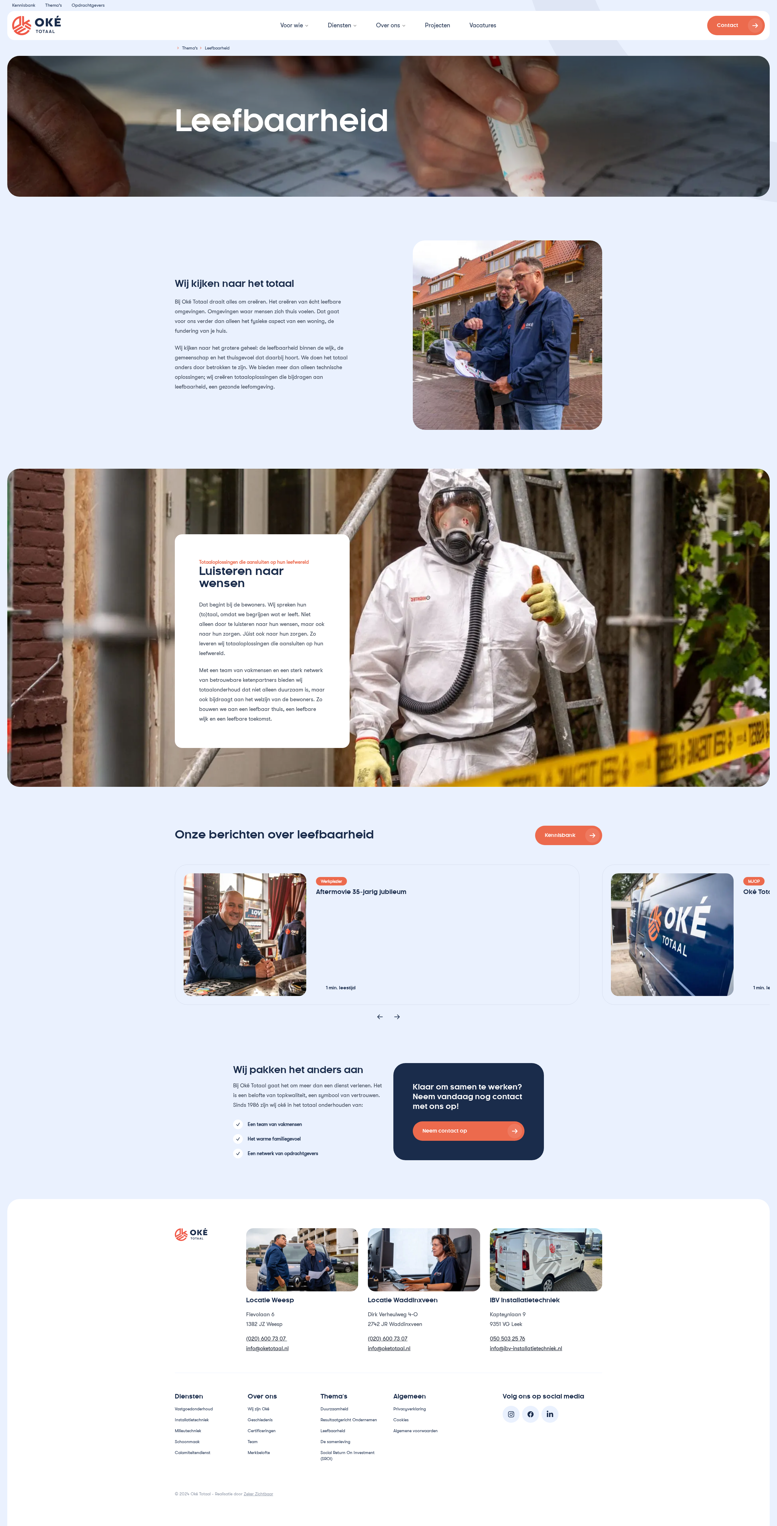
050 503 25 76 (507, 1339)
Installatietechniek (192, 1419)
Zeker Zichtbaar (258, 1493)
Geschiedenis (260, 1419)
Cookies (401, 1419)
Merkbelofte (259, 1452)
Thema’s (53, 5)
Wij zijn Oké (258, 1408)
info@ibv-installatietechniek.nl (526, 1348)
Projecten (437, 25)
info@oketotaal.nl (267, 1348)
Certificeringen (262, 1430)
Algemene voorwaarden (415, 1430)
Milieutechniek (188, 1430)
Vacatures (483, 25)
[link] (736, 25)
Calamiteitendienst (192, 1452)
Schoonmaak (187, 1441)
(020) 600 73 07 (266, 1339)
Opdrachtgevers (88, 5)
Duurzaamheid (334, 1408)
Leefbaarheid (333, 1430)
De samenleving (335, 1441)
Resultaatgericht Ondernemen (349, 1419)
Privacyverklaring (409, 1408)
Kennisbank (24, 5)
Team (253, 1441)
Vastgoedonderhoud (194, 1408)
